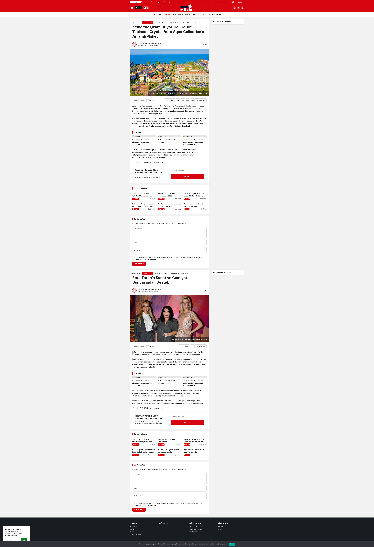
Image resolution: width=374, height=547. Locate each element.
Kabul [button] (24, 540)
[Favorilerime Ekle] (178, 100)
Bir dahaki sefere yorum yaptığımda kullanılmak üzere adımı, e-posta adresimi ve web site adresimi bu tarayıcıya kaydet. (168, 258)
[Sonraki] (145, 2)
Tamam (232, 544)
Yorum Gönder (139, 264)
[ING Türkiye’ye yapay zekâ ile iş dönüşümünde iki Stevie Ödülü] (143, 205)
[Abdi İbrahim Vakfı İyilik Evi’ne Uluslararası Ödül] (195, 205)
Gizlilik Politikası (9, 540)
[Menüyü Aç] (131, 7)
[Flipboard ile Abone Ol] (150, 100)
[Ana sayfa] (154, 14)
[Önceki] (143, 2)
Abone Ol (138, 8)
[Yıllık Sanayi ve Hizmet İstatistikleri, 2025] (169, 140)
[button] (238, 7)
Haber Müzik (142, 43)
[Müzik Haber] (187, 8)
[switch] (146, 7)
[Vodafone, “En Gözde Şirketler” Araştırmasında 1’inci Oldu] (144, 140)
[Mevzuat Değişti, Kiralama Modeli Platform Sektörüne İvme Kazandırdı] (195, 140)
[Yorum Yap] (183, 100)
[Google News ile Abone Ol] (139, 100)
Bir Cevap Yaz (139, 219)
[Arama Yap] (234, 7)
